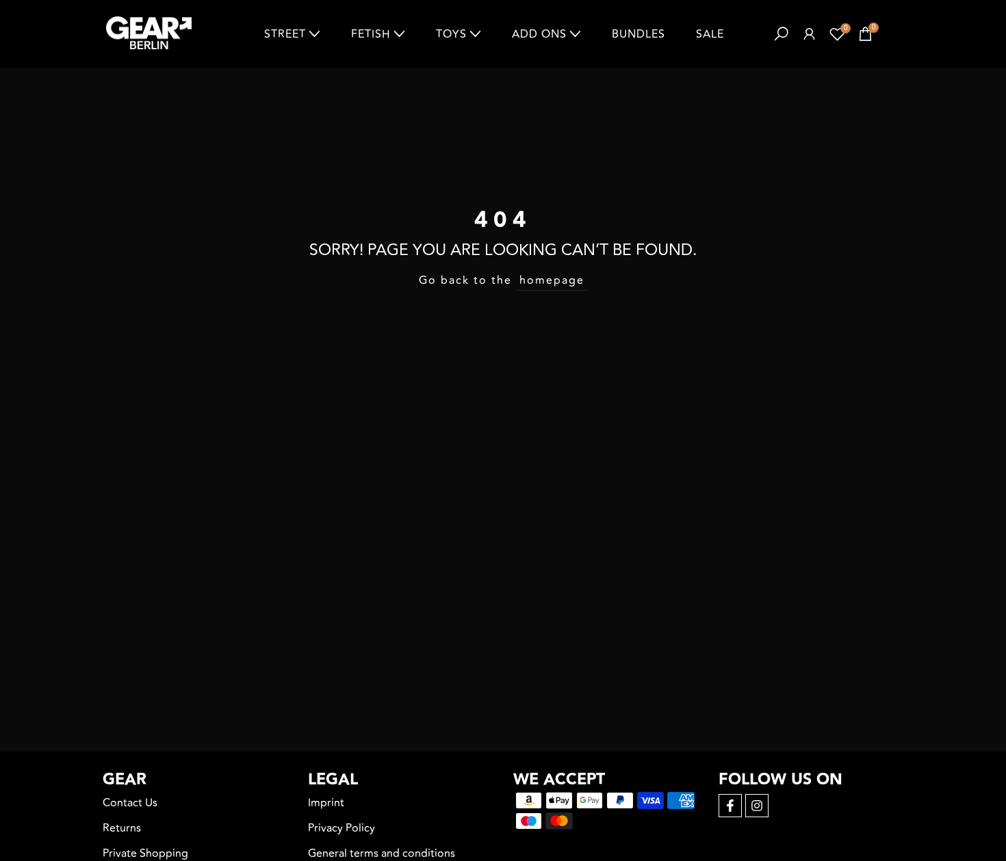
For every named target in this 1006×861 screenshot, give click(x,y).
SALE (710, 34)
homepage (551, 280)
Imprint (326, 803)
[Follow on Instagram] (757, 805)
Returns (122, 828)
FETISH (371, 34)
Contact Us (130, 803)
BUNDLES (638, 34)
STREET (285, 34)
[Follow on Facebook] (730, 805)
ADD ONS (539, 34)
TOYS (451, 34)
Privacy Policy (341, 828)
